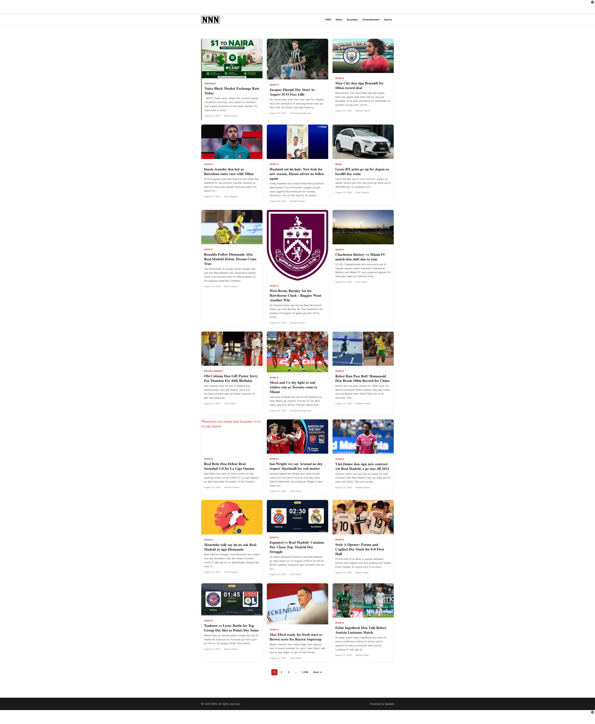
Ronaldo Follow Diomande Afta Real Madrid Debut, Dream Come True (230, 259)
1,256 (305, 672)
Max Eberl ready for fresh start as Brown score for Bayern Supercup (296, 637)
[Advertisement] (297, 7)
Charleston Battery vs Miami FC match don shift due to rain (360, 257)
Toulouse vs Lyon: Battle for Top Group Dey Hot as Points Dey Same (231, 628)
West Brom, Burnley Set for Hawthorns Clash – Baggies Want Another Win (295, 295)
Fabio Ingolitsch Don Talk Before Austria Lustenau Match (360, 630)
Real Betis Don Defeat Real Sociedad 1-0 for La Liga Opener (229, 466)
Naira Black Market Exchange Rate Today (232, 91)
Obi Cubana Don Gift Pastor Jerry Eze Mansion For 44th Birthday (231, 378)
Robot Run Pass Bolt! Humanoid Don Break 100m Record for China (362, 378)
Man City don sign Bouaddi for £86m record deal (359, 85)
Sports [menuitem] (388, 19)
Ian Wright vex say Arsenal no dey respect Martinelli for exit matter (296, 466)
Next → (317, 672)
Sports (274, 85)
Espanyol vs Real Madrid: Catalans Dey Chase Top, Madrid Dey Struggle (297, 547)
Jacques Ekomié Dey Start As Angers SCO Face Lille (292, 92)
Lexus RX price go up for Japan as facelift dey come (362, 171)
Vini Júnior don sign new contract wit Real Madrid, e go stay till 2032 (362, 466)
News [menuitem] (339, 19)
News (338, 164)
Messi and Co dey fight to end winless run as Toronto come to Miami (293, 387)
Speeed (389, 703)
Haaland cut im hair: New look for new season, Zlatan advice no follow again (297, 173)
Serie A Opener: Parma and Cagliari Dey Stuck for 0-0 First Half (359, 549)
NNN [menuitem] (328, 19)
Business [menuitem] (352, 19)
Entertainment (213, 371)
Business (210, 83)
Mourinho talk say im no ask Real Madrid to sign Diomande (230, 547)
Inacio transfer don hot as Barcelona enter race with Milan (229, 171)
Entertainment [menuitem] (371, 19)
